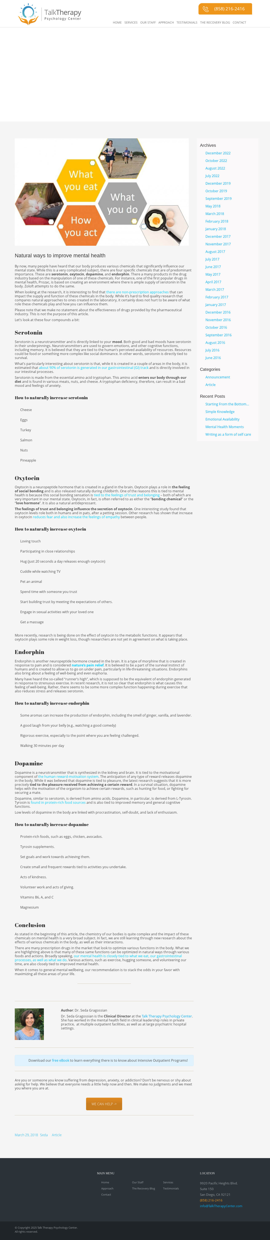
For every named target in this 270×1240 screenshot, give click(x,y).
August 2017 (215, 251)
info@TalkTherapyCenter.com (221, 1206)
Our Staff (148, 22)
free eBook (61, 1060)
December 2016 (218, 312)
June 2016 (213, 357)
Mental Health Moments (224, 426)
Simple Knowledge (220, 411)
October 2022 (216, 160)
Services (131, 22)
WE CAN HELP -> (104, 1104)
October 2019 (216, 191)
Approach (166, 22)
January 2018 (215, 229)
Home (117, 22)
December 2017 (218, 236)
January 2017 (215, 304)
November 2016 (218, 320)
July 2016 (212, 350)
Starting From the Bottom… (227, 404)
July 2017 (212, 259)
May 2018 (212, 206)
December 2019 (218, 183)
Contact (239, 22)
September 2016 (218, 335)
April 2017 (213, 282)
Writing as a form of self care (228, 434)
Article (57, 1135)
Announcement (217, 377)
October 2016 (216, 327)
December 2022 (218, 153)
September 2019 (218, 198)
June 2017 (213, 266)
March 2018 (214, 213)
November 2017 (218, 244)
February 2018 (216, 221)
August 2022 (215, 168)
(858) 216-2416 (229, 9)
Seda (44, 1135)
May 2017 (212, 274)
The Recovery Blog (215, 22)
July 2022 (212, 176)
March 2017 (214, 289)
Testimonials (187, 22)
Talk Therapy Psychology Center (167, 1016)
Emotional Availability (222, 419)
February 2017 (216, 297)
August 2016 (215, 342)
